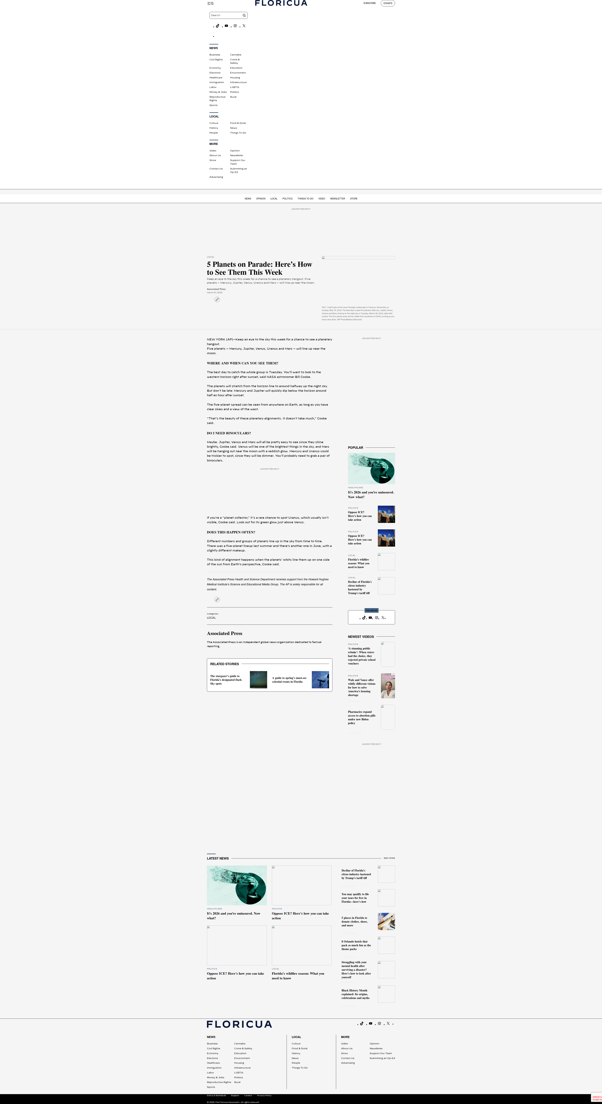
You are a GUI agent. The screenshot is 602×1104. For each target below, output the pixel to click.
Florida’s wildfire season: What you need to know (358, 563)
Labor (213, 87)
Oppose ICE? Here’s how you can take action (360, 516)
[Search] (244, 15)
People (213, 133)
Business (214, 55)
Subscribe (369, 3)
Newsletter (236, 155)
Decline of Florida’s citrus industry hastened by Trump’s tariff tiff (360, 587)
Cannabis (235, 55)
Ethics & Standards (216, 1095)
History (213, 128)
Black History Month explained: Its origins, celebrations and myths (356, 994)
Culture (213, 123)
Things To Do (238, 133)
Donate (387, 3)
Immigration (216, 82)
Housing (235, 78)
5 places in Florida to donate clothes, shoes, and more (355, 921)
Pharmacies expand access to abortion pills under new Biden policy (361, 717)
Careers (248, 1095)
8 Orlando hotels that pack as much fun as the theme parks (356, 945)
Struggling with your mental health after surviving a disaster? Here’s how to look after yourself (356, 969)
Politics (234, 92)
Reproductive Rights (219, 1082)
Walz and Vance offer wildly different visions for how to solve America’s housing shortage (361, 687)
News (233, 128)
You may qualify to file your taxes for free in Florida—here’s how (355, 898)
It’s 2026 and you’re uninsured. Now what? (371, 494)
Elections (214, 73)
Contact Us (216, 169)
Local (273, 198)
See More (389, 858)
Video (212, 151)
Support (235, 1095)
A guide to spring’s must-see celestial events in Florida (289, 680)
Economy (215, 68)
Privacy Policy (264, 1095)
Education (236, 68)
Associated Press (216, 289)
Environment (238, 73)
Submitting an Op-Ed (382, 1058)
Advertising (216, 177)
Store (212, 160)
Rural (233, 97)
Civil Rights (216, 60)
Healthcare (215, 78)
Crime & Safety (243, 1049)
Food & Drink (238, 123)
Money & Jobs (218, 92)
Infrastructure (238, 82)
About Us (215, 155)
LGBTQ (234, 87)
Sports (213, 105)
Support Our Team (381, 1053)
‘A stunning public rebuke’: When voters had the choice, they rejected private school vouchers (361, 655)
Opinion (235, 151)
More (345, 1037)
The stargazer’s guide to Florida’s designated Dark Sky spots (226, 680)
